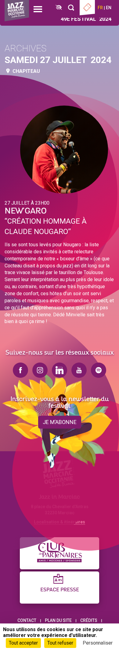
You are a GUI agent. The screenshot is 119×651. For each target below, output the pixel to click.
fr (100, 7)
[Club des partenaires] (59, 553)
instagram (40, 370)
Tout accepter (23, 643)
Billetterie (87, 7)
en (108, 7)
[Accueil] (17, 10)
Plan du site (58, 620)
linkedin (59, 370)
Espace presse (59, 590)
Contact (26, 620)
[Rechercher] (71, 7)
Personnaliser (98, 643)
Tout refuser (60, 643)
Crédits (88, 620)
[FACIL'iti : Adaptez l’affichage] (59, 8)
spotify (98, 370)
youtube (79, 370)
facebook (20, 370)
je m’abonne (60, 422)
